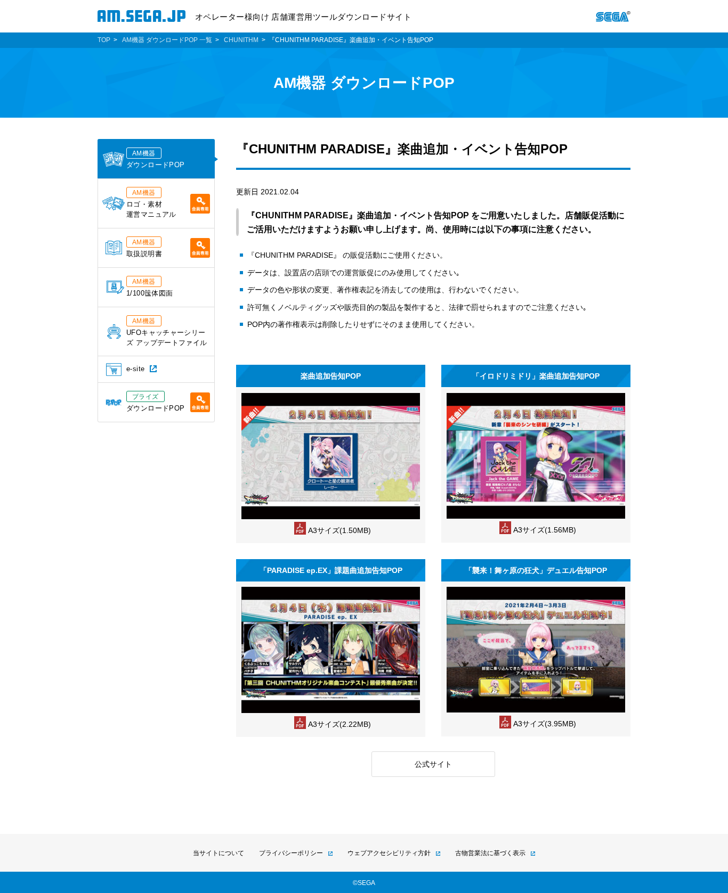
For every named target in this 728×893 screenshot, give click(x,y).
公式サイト (433, 764)
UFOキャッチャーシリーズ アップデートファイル (166, 332)
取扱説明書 (144, 248)
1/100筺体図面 (149, 287)
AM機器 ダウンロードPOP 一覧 (167, 40)
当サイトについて (218, 853)
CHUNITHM (241, 40)
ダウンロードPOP (155, 159)
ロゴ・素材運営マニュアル (151, 203)
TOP (104, 40)
